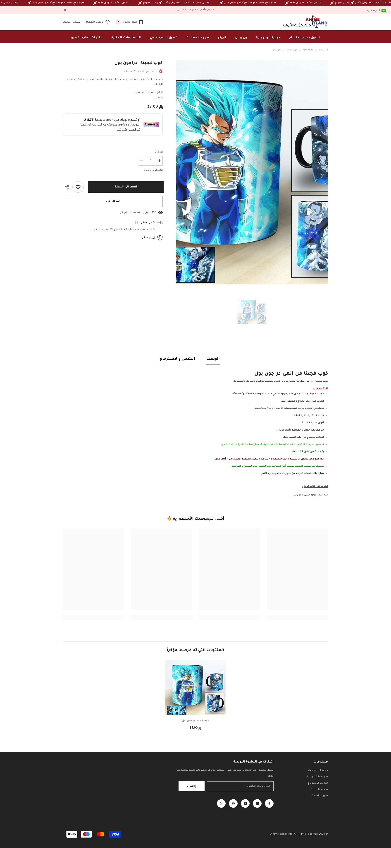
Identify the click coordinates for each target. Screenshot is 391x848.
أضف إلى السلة (125, 187)
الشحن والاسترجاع (177, 359)
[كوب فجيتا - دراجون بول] (195, 687)
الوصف (213, 359)
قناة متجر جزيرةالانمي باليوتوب (311, 495)
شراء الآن (113, 201)
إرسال (191, 786)
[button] (376, 11)
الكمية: (158, 152)
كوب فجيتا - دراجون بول (195, 721)
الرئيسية (323, 50)
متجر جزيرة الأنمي (144, 92)
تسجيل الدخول (71, 22)
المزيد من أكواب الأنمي (315, 486)
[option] (252, 172)
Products (308, 50)
